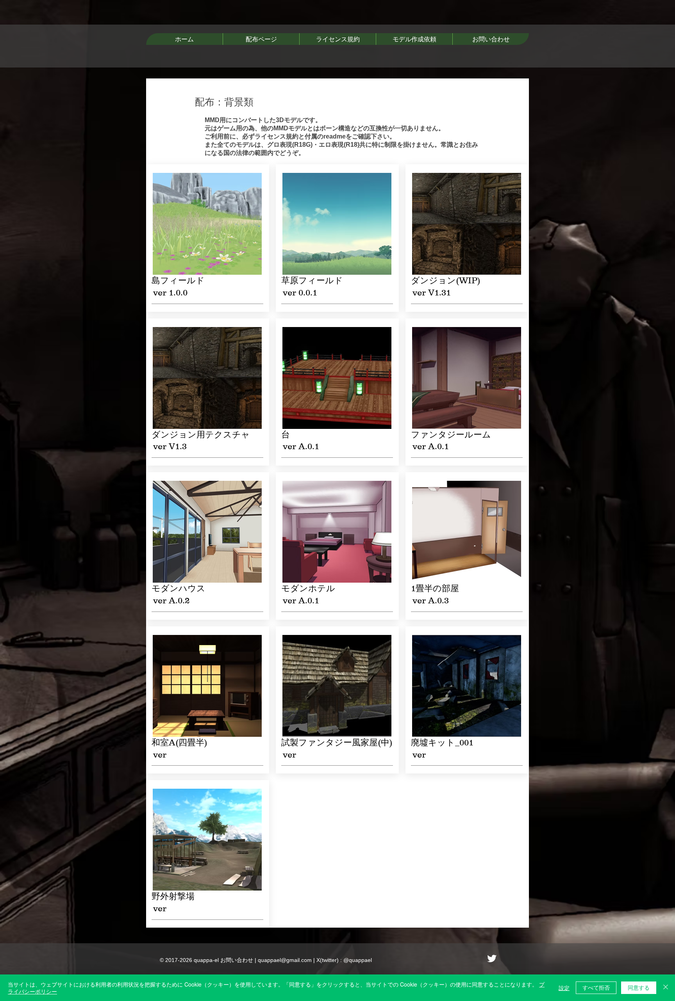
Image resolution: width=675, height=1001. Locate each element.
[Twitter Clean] (491, 958)
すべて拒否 (596, 987)
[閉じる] (665, 988)
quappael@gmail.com (285, 960)
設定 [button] (564, 988)
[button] (261, 39)
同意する (639, 987)
